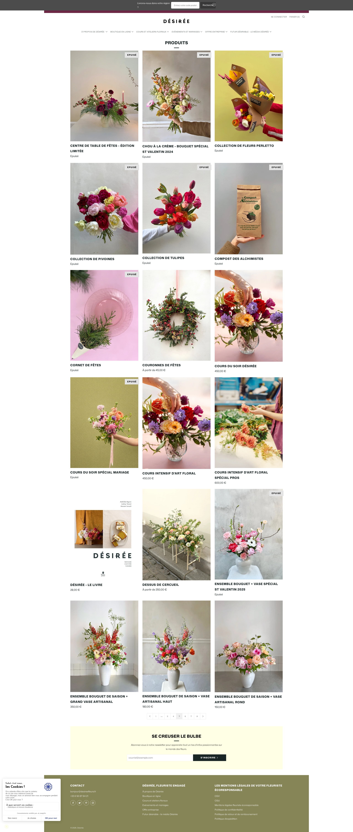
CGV (217, 796)
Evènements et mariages (186, 31)
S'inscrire (208, 757)
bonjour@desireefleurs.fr (83, 791)
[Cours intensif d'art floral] (176, 423)
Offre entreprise (215, 31)
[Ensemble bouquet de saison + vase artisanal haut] (176, 646)
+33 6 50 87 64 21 (79, 796)
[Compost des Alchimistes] (249, 208)
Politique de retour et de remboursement (236, 814)
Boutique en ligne (120, 31)
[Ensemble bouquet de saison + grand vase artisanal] (104, 646)
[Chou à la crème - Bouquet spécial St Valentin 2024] (176, 96)
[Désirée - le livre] (104, 535)
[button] (213, 4)
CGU (217, 800)
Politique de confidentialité (229, 809)
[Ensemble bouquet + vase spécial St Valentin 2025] (249, 534)
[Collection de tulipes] (176, 208)
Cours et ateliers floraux (151, 31)
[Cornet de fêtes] (104, 315)
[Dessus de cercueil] (176, 534)
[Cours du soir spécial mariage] (104, 422)
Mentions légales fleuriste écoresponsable (237, 805)
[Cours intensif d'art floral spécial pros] (249, 422)
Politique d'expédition (226, 818)
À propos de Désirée (93, 31)
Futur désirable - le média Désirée (249, 31)
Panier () (294, 17)
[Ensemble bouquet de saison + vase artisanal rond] (249, 646)
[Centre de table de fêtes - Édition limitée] (104, 96)
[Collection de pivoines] (104, 209)
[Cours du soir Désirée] (249, 316)
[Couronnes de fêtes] (176, 315)
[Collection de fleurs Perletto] (249, 96)
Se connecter (279, 17)
